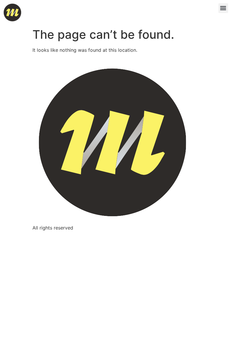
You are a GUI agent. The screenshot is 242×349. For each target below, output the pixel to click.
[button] (223, 8)
